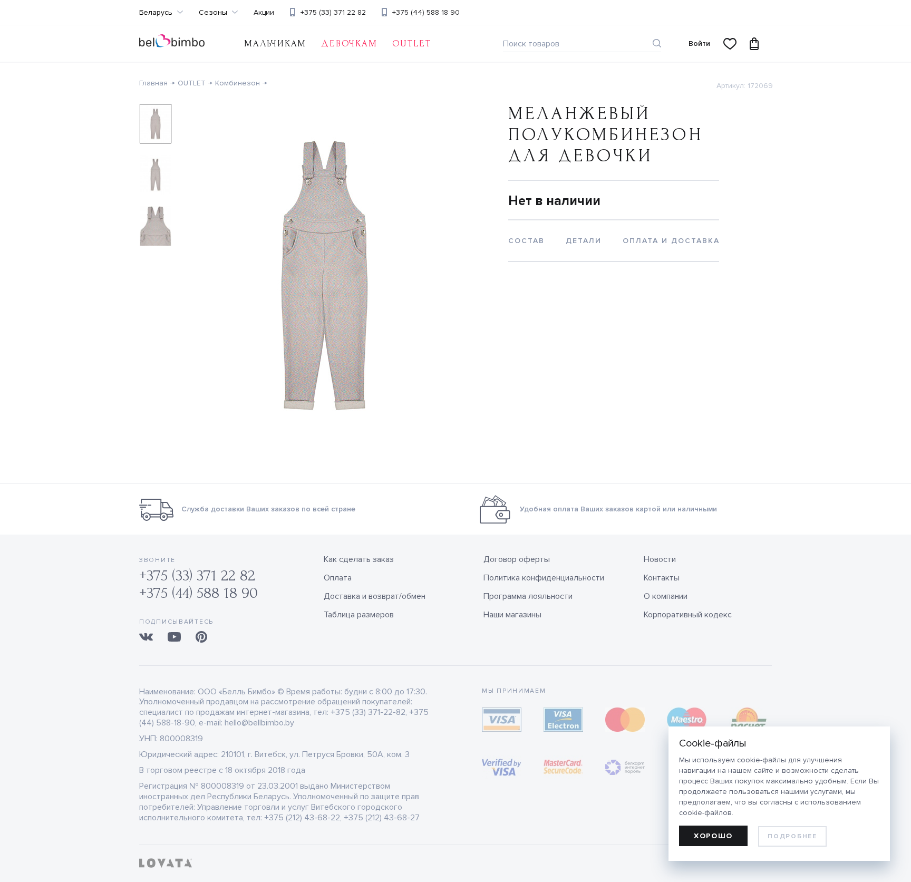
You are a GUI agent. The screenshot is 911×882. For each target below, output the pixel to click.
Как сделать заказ (359, 559)
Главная (153, 83)
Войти (699, 43)
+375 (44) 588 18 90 (426, 12)
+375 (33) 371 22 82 (333, 12)
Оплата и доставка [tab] (671, 240)
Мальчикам (275, 43)
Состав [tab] (526, 240)
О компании (665, 596)
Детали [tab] (584, 240)
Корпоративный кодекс (688, 614)
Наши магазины (512, 614)
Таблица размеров (359, 614)
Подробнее (792, 836)
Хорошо (713, 835)
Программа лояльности (528, 596)
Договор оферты (516, 559)
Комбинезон (237, 83)
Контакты (662, 578)
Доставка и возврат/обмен (374, 596)
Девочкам (349, 43)
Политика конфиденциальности (543, 578)
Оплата (338, 578)
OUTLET (411, 43)
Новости (660, 559)
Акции (264, 12)
